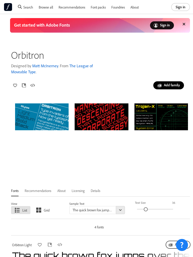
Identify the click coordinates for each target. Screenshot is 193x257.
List (24, 210)
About (134, 7)
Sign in (180, 7)
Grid (47, 210)
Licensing (78, 190)
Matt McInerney (45, 65)
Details (95, 190)
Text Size (140, 203)
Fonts (15, 190)
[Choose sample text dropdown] (120, 210)
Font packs (98, 7)
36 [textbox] (173, 203)
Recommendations (72, 7)
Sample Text (76, 204)
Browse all (46, 7)
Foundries (118, 7)
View (14, 204)
